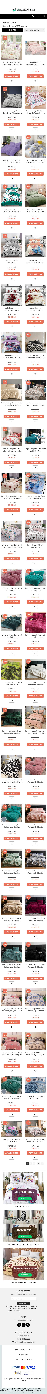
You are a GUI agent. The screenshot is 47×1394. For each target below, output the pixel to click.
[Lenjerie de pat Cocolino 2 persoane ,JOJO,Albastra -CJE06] (35, 997)
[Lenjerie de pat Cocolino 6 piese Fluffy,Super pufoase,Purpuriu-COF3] (11, 577)
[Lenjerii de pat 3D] (23, 1188)
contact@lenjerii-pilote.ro (25, 1342)
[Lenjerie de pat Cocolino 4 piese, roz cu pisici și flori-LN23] (11, 766)
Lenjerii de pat (2, 1390)
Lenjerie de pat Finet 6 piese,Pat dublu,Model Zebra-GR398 (35, 356)
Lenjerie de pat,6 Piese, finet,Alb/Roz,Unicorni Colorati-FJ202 (35, 112)
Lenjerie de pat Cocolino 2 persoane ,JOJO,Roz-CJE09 (12, 1053)
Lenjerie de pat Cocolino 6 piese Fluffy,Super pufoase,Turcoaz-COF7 (35, 589)
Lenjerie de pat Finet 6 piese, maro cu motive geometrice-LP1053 (35, 404)
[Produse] (3, 17)
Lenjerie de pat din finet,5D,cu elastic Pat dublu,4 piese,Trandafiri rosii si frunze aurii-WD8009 (35, 309)
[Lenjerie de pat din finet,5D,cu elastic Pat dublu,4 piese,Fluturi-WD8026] (35, 246)
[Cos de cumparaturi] (39, 16)
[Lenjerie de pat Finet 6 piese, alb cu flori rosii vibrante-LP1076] (11, 436)
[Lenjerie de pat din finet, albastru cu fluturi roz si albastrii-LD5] (35, 483)
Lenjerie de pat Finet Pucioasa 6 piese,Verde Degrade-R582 (35, 210)
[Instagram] (28, 1325)
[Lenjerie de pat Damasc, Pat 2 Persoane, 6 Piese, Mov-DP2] (11, 146)
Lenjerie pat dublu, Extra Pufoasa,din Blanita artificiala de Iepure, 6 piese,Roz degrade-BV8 (35, 826)
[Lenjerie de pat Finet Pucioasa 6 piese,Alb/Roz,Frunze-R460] (35, 531)
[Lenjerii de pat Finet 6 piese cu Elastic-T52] (35, 436)
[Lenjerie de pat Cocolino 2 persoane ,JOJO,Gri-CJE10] (35, 1041)
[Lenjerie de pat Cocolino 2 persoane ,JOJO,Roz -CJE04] (11, 997)
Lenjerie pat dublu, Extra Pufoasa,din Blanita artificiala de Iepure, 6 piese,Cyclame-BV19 (35, 919)
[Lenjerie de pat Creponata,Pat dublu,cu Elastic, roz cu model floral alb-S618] (35, 48)
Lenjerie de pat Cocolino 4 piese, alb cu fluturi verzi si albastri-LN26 (11, 546)
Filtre (13, 30)
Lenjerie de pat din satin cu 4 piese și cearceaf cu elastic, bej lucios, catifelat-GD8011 (11, 404)
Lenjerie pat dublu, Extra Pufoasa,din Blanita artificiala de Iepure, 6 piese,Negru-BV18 (35, 966)
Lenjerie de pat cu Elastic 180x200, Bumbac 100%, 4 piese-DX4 (35, 161)
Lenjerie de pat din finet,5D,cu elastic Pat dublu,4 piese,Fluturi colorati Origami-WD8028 (11, 356)
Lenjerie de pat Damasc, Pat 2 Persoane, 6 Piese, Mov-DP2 (12, 161)
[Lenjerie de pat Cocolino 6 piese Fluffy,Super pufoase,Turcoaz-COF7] (35, 577)
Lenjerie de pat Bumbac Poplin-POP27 (35, 1097)
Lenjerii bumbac (29, 1390)
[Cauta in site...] (44, 16)
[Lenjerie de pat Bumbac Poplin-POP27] (35, 1085)
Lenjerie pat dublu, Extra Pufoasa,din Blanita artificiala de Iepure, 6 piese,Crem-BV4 (35, 683)
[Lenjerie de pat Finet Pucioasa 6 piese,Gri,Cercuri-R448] (11, 245)
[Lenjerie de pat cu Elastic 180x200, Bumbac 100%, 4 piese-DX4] (35, 146)
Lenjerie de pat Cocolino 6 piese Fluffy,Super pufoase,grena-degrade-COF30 (35, 636)
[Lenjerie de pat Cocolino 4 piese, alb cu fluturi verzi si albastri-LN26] (11, 531)
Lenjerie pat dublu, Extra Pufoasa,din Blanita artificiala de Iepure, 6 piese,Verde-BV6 (11, 732)
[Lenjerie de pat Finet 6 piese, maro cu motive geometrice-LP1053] (35, 390)
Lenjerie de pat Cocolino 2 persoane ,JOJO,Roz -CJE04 (12, 1010)
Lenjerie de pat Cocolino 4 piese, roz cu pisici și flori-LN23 (12, 781)
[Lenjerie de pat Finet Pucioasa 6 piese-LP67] (11, 195)
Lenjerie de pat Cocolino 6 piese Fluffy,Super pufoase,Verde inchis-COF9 (11, 636)
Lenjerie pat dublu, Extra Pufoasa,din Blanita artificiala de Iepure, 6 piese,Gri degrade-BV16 (35, 872)
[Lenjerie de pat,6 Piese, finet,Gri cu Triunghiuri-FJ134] (11, 97)
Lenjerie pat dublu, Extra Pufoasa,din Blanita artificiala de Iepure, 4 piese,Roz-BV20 (35, 781)
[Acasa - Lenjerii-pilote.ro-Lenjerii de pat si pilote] (23, 10)
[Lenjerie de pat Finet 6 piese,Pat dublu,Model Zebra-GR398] (35, 342)
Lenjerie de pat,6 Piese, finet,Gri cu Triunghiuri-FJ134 (12, 112)
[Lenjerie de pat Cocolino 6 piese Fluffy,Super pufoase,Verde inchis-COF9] (11, 622)
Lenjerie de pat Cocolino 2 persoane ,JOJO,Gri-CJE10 (35, 1053)
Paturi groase (39, 1390)
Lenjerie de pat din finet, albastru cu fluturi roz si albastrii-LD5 (35, 497)
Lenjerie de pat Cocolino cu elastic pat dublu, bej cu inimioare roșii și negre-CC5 (11, 497)
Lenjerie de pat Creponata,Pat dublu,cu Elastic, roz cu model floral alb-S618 (35, 63)
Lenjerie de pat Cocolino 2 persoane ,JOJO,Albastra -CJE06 (35, 1010)
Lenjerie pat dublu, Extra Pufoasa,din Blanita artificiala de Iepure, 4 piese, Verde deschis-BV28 (12, 1097)
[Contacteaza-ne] (33, 16)
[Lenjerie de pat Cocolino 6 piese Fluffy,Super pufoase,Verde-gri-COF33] (11, 669)
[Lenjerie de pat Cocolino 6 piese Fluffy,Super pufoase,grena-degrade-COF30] (35, 622)
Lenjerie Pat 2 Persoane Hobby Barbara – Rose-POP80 (35, 1140)
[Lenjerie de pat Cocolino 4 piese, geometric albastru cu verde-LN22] (35, 717)
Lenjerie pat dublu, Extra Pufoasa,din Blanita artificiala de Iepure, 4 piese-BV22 (11, 826)
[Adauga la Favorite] (11, 81)
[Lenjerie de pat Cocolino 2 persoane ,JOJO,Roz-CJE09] (11, 1041)
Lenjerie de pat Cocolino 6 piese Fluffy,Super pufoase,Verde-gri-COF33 (12, 683)
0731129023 (24, 1339)
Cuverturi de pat (18, 1390)
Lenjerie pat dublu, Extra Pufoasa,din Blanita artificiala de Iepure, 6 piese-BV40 (11, 966)
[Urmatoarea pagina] (42, 1163)
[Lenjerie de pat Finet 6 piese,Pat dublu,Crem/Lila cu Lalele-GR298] (11, 47)
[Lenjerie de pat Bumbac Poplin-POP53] (11, 1129)
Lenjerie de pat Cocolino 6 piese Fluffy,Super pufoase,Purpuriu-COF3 (12, 589)
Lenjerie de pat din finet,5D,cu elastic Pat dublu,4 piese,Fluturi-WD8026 (35, 261)
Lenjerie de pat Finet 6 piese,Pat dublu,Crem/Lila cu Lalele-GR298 (12, 63)
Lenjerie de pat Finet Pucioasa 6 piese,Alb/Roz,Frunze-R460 (35, 546)
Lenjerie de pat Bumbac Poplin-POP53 (12, 1140)
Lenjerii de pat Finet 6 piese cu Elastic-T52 (35, 450)
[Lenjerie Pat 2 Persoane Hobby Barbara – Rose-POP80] (35, 1128)
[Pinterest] (24, 1325)
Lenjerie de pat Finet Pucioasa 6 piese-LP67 (11, 210)
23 (39, 1164)
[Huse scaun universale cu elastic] (23, 1226)
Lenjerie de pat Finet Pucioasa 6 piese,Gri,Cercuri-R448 (11, 261)
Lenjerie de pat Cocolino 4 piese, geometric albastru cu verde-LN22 (35, 732)
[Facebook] (19, 1325)
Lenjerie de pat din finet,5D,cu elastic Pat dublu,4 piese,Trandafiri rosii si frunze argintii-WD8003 (12, 309)
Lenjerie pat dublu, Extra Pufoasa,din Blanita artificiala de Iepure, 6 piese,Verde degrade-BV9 (11, 872)
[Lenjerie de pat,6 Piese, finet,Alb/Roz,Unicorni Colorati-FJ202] (35, 97)
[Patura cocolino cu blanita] (23, 1264)
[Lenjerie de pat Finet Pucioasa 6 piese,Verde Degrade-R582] (35, 195)
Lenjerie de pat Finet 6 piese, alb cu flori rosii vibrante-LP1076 (11, 450)
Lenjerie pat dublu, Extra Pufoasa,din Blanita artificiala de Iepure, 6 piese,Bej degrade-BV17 (11, 919)
